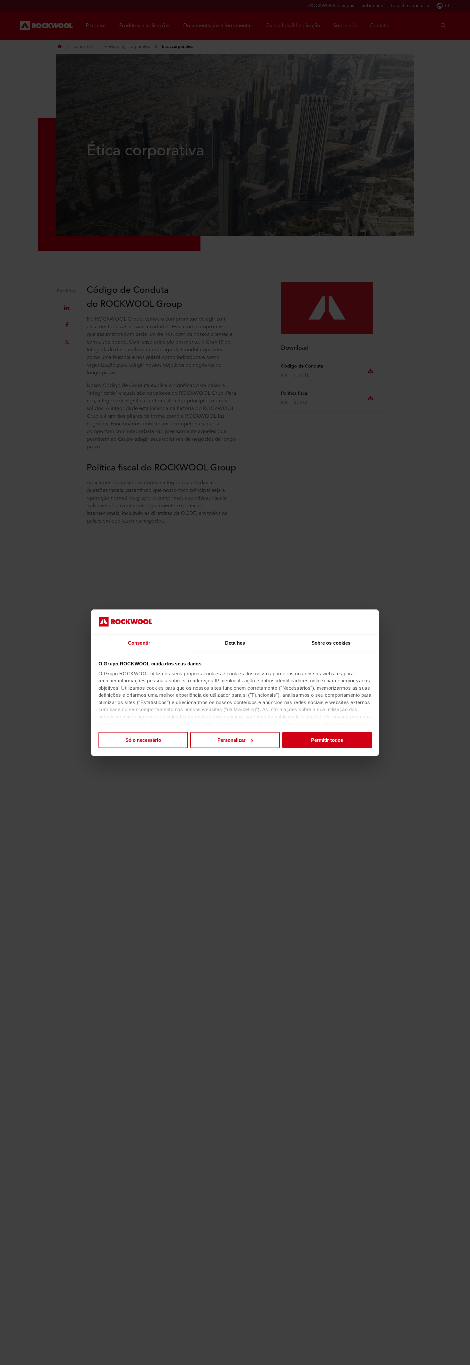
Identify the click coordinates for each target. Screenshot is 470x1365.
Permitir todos (327, 740)
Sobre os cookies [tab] (331, 642)
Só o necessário (143, 740)
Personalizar (231, 740)
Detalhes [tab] (235, 642)
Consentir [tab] (139, 642)
